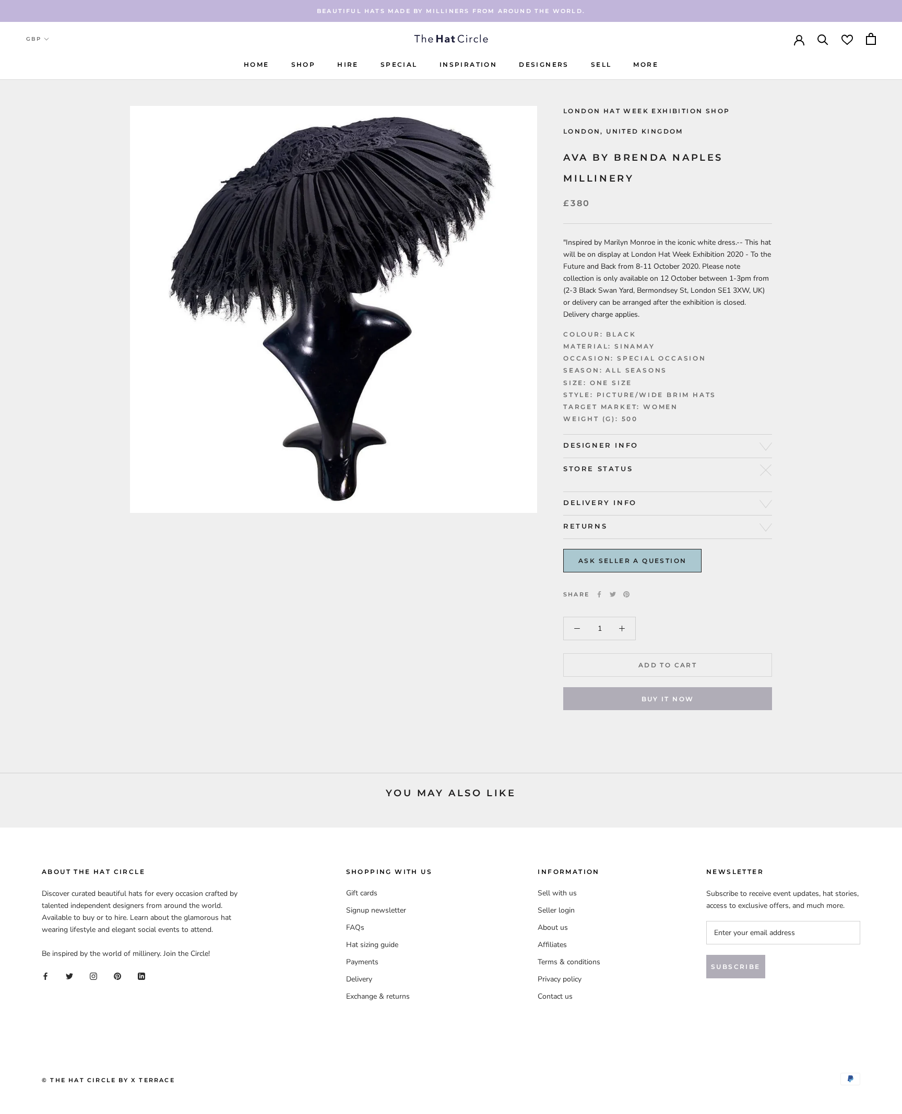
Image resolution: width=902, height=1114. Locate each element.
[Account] (799, 39)
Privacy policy (559, 979)
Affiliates (552, 945)
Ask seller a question (632, 561)
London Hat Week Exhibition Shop (646, 111)
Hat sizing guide (372, 945)
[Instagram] (93, 976)
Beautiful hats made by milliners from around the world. (451, 11)
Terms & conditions (569, 962)
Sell (601, 64)
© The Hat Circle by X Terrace (108, 1080)
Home (256, 64)
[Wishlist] (847, 38)
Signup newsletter (376, 910)
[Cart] (871, 39)
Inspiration (468, 64)
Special (399, 64)
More (645, 64)
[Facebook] (599, 594)
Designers (544, 64)
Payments (362, 962)
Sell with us (557, 893)
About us (553, 927)
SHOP (303, 64)
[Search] (822, 38)
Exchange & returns (378, 996)
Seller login (556, 910)
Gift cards (361, 893)
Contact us (555, 996)
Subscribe (736, 967)
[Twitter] (613, 594)
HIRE (348, 64)
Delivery (359, 979)
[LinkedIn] (141, 976)
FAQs (355, 927)
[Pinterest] (626, 594)
